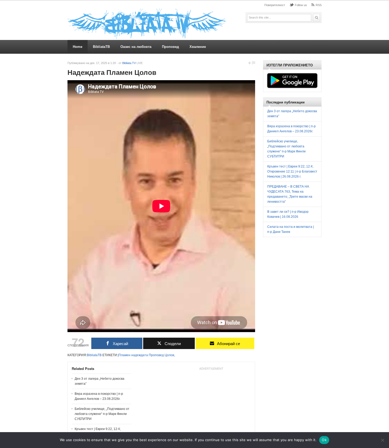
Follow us (301, 5)
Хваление (197, 47)
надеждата (139, 355)
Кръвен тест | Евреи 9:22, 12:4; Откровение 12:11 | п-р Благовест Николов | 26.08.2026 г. (292, 171)
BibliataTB (101, 47)
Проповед (170, 47)
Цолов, (170, 355)
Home (77, 47)
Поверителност (274, 5)
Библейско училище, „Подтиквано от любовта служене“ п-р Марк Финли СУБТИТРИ (102, 414)
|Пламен (124, 355)
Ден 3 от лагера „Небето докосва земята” (99, 381)
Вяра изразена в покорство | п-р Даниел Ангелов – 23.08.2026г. (99, 396)
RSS (319, 5)
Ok (324, 440)
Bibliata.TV (129, 63)
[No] (382, 440)
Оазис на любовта (135, 47)
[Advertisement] (211, 405)
